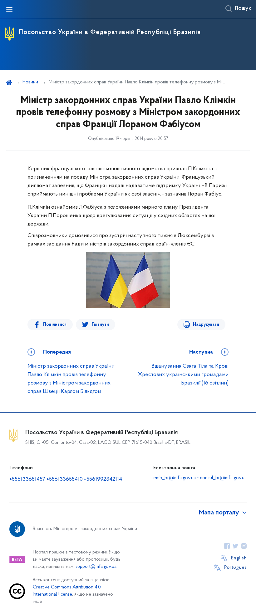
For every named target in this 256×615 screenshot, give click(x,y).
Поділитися (54, 324)
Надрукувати (206, 324)
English (239, 558)
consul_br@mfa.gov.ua (223, 477)
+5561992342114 (103, 479)
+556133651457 (27, 479)
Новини (30, 82)
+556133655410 (65, 479)
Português (235, 567)
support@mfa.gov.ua (96, 566)
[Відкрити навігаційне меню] (9, 9)
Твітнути (100, 324)
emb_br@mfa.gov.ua (174, 477)
